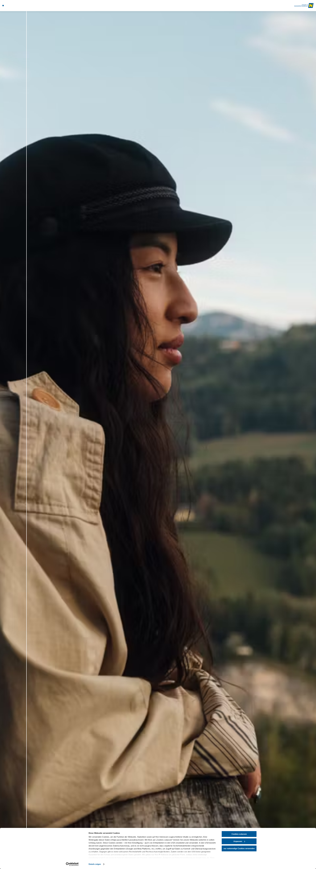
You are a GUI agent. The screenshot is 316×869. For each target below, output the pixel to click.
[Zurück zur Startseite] (304, 5)
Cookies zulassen (239, 834)
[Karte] (9, 5)
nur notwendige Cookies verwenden (239, 848)
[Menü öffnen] (3, 5)
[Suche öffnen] (17, 5)
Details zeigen (95, 864)
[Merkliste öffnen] (13, 5)
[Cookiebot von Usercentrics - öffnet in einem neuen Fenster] (72, 864)
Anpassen (237, 841)
